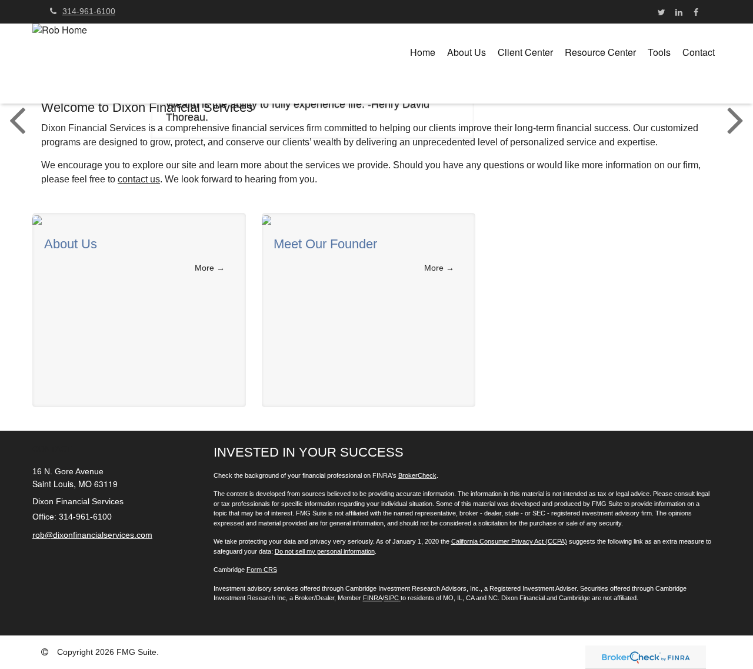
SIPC (391, 597)
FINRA (372, 597)
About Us (70, 244)
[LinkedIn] (678, 12)
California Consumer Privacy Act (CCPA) (509, 541)
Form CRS (261, 569)
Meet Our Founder (325, 244)
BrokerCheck (417, 475)
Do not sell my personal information (325, 551)
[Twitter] (661, 12)
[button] (466, 52)
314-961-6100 (88, 11)
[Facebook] (695, 12)
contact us (139, 179)
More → (210, 267)
